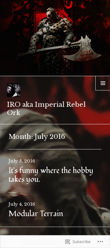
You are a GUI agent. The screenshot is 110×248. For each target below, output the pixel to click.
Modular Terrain (36, 214)
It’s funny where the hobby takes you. (51, 175)
